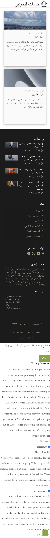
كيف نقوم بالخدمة (34, 231)
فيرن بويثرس (40, 33)
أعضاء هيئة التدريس (33, 236)
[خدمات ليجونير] (31, 4)
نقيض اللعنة (39, 37)
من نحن (38, 210)
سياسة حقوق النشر (19, 332)
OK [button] (47, 352)
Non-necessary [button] (43, 485)
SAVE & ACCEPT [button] (41, 535)
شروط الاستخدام (34, 332)
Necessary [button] (45, 441)
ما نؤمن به (37, 221)
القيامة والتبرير (38, 94)
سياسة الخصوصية (25, 337)
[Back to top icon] (45, 533)
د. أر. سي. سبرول (34, 216)
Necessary (42, 447)
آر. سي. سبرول (39, 90)
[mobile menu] (4, 4)
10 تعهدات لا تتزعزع (32, 226)
